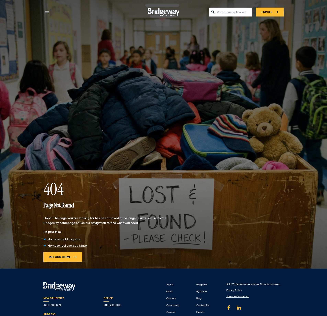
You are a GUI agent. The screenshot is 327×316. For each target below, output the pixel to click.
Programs (202, 284)
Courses (171, 298)
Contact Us (202, 305)
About (169, 284)
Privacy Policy (234, 290)
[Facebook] (228, 307)
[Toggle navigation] (46, 12)
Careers (170, 312)
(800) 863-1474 (52, 305)
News (169, 291)
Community (173, 305)
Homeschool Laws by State (67, 245)
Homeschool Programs (64, 239)
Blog (199, 298)
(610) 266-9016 (112, 305)
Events (200, 312)
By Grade (201, 291)
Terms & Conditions (237, 296)
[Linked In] (239, 307)
